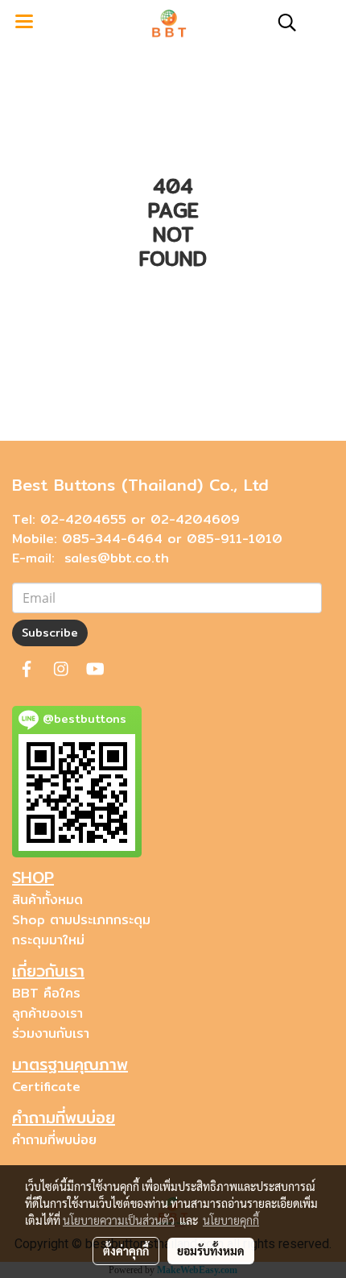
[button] (282, 22)
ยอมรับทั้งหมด (211, 1250)
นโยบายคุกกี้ (231, 1220)
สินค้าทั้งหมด (47, 900)
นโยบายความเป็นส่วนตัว (119, 1220)
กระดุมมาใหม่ (48, 940)
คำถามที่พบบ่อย (54, 1140)
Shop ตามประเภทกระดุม (81, 920)
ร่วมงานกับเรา (50, 1033)
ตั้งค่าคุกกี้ (126, 1250)
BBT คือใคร (46, 993)
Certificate (46, 1087)
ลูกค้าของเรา (47, 1013)
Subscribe (50, 632)
